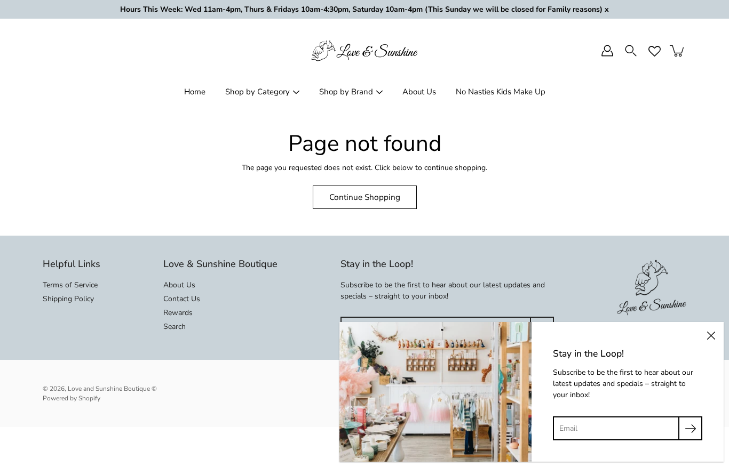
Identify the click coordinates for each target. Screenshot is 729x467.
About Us (419, 91)
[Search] (630, 50)
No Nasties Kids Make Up (500, 91)
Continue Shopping (364, 197)
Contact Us (181, 299)
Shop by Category (257, 91)
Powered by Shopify (71, 398)
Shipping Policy (68, 299)
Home (194, 91)
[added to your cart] (677, 50)
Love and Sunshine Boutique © (112, 388)
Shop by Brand (346, 91)
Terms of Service (70, 285)
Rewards (178, 313)
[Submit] (690, 428)
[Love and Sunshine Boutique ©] (364, 50)
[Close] (711, 335)
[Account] (607, 50)
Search (174, 326)
